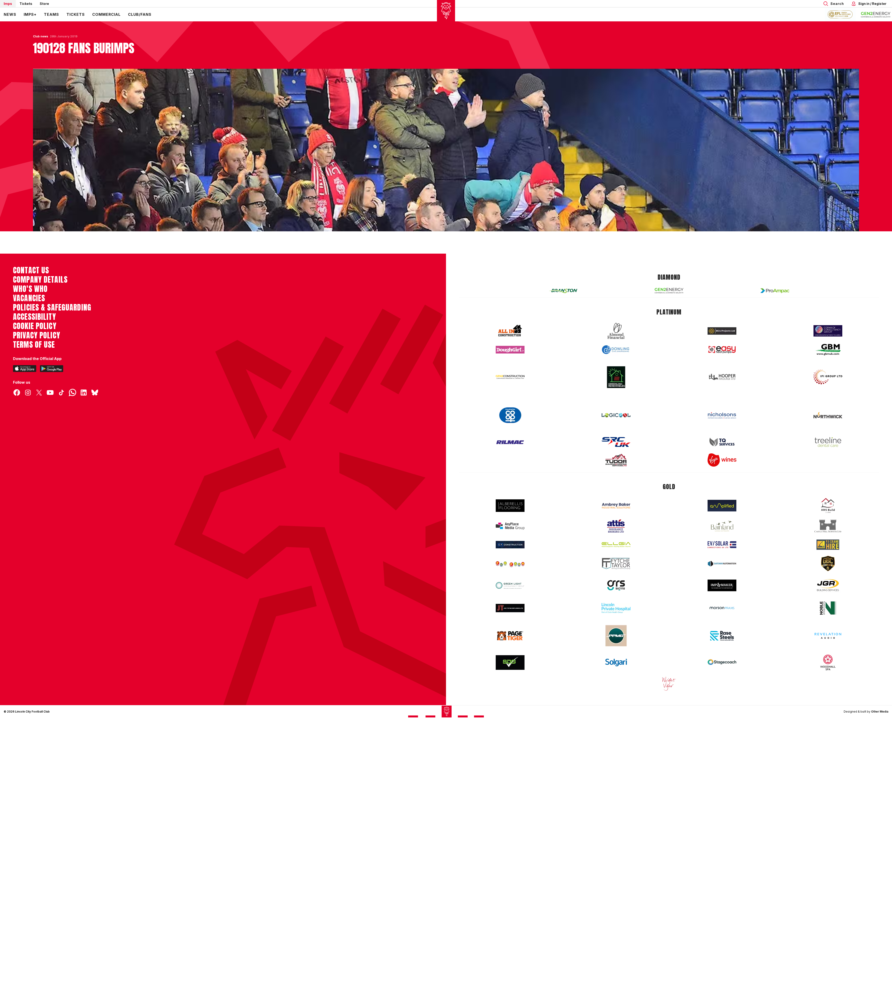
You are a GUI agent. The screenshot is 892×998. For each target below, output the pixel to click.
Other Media (879, 696)
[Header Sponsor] (875, 14)
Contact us (31, 255)
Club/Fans (139, 14)
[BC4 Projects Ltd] (722, 316)
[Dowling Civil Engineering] (616, 335)
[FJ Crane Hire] (827, 530)
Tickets (26, 4)
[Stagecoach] (722, 647)
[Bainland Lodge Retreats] (722, 511)
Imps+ (30, 14)
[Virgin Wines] (722, 445)
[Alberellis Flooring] (510, 490)
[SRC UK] (616, 427)
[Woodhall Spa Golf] (827, 647)
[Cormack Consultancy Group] (827, 316)
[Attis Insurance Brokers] (616, 511)
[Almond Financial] (616, 316)
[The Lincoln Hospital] (616, 593)
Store (44, 4)
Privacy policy (36, 320)
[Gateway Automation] (722, 549)
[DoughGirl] (510, 335)
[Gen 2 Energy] (669, 275)
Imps (8, 4)
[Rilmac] (510, 427)
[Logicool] (616, 400)
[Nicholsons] (722, 400)
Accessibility (34, 302)
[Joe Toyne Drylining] (510, 593)
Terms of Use (34, 330)
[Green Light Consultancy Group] (510, 570)
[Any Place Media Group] (510, 511)
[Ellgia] (616, 529)
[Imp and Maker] (722, 570)
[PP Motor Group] (616, 620)
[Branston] (563, 276)
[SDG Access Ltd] (510, 647)
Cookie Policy (34, 311)
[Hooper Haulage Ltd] (722, 361)
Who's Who (30, 274)
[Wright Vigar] (669, 668)
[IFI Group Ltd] (827, 362)
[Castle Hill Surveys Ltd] (827, 511)
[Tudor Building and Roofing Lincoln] (616, 445)
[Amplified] (722, 491)
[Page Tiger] (510, 621)
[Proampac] (775, 275)
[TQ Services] (722, 427)
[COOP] (510, 400)
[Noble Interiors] (827, 593)
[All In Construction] (510, 316)
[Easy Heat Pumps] (722, 335)
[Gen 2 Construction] (510, 362)
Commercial (106, 14)
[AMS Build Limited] (827, 490)
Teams (51, 14)
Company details (40, 264)
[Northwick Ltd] (827, 400)
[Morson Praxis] (722, 593)
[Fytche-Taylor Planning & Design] (616, 549)
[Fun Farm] (510, 549)
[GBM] (827, 334)
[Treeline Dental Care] (827, 427)
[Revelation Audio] (827, 621)
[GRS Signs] (616, 570)
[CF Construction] (510, 529)
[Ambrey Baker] (616, 491)
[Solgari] (616, 648)
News (10, 14)
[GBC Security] (827, 548)
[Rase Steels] (722, 621)
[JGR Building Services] (827, 570)
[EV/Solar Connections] (722, 529)
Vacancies (29, 283)
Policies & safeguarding (52, 292)
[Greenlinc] (616, 362)
